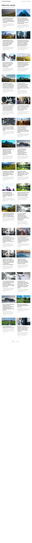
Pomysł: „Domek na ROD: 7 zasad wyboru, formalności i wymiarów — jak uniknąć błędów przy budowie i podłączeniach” (8, 64)
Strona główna (28, 1)
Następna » (17, 341)
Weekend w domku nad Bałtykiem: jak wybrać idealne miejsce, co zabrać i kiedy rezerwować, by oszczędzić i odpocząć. (23, 329)
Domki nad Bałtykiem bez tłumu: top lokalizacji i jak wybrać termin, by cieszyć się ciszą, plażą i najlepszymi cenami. (8, 194)
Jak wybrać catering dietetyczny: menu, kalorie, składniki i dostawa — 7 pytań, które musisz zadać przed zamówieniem (23, 173)
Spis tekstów (23, 1)
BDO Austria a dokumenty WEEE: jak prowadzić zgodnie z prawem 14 (23, 305)
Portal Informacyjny (6, 1)
